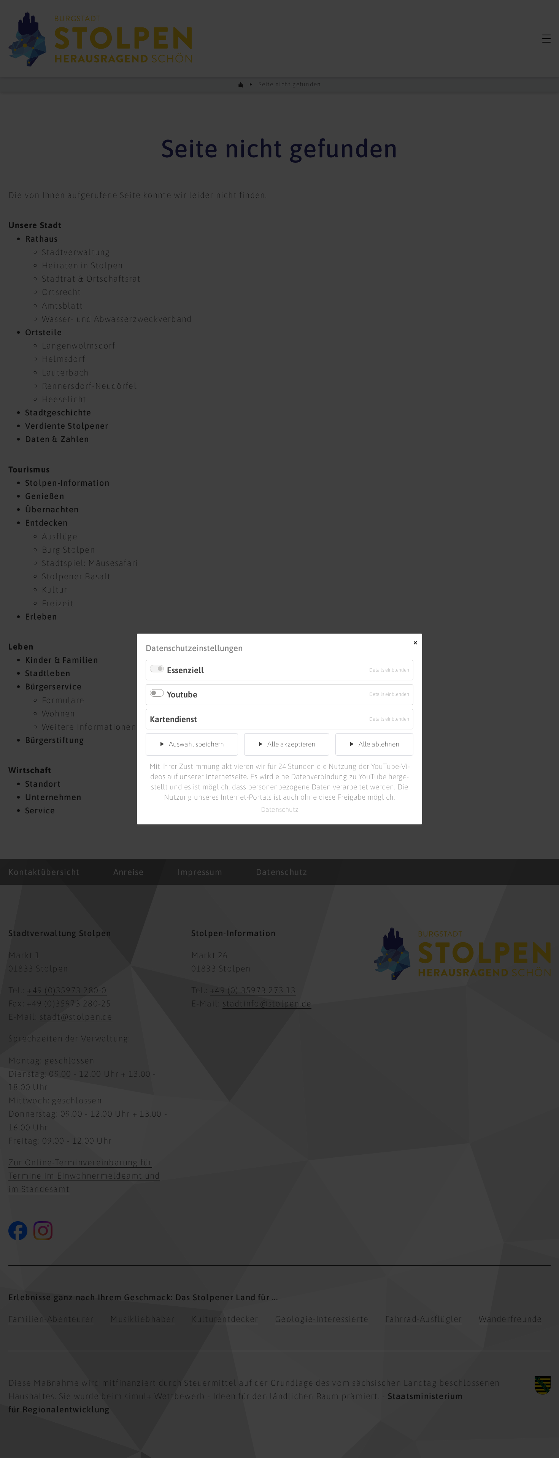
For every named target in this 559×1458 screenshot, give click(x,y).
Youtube (182, 694)
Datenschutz (280, 809)
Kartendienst (173, 719)
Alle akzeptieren (291, 744)
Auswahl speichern (196, 744)
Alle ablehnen (379, 744)
